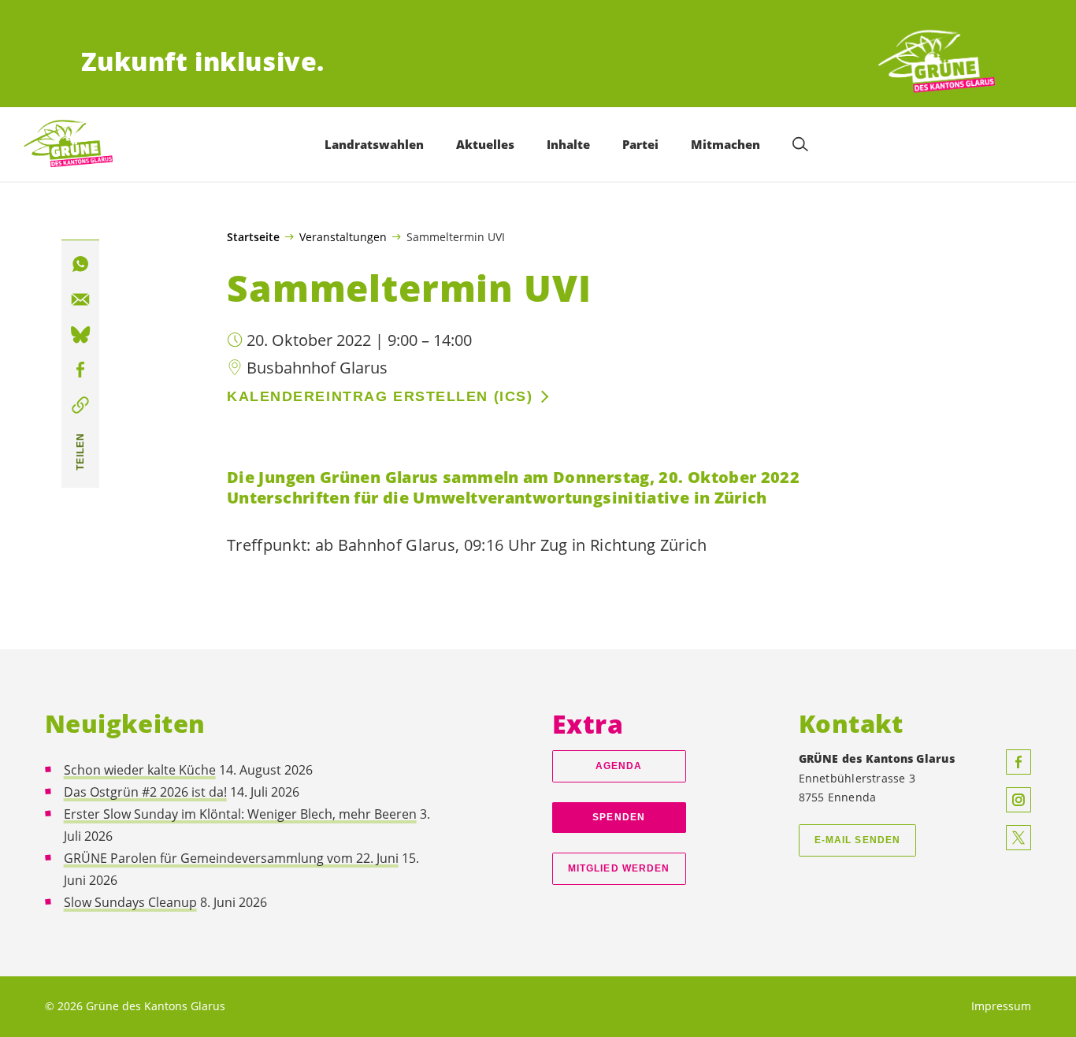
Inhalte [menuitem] (568, 144)
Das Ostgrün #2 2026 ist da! (145, 792)
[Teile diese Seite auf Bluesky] (80, 335)
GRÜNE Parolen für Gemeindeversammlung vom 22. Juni (231, 858)
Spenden (618, 817)
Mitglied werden (619, 868)
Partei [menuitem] (640, 144)
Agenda (619, 765)
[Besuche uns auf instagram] (1018, 799)
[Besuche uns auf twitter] (1018, 837)
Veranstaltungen (343, 236)
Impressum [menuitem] (1001, 1005)
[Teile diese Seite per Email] (80, 300)
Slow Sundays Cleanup (130, 902)
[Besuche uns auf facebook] (1018, 762)
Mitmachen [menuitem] (725, 144)
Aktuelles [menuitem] (485, 144)
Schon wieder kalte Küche (140, 770)
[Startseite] (936, 62)
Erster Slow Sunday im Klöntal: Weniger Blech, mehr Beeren (240, 814)
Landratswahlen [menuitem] (374, 144)
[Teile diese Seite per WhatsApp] (80, 265)
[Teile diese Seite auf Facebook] (80, 370)
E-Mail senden (857, 840)
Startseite (253, 237)
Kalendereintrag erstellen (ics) (379, 396)
